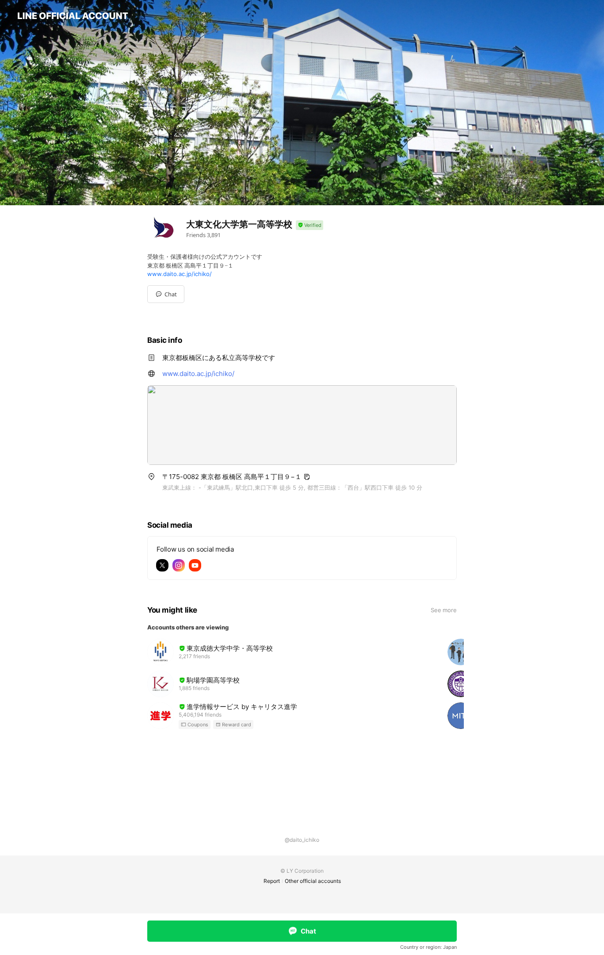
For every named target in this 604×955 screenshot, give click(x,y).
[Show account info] (309, 225)
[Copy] (307, 476)
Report (272, 881)
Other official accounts (313, 881)
